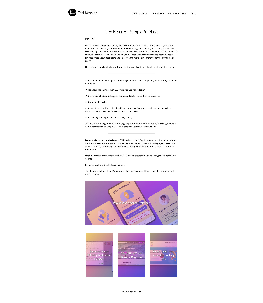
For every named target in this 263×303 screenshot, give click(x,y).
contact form (143, 171)
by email (166, 171)
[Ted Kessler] (83, 13)
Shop (192, 13)
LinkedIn (155, 171)
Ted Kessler (135, 291)
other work (94, 165)
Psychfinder (145, 140)
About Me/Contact (177, 13)
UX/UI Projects (140, 13)
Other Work (156, 13)
